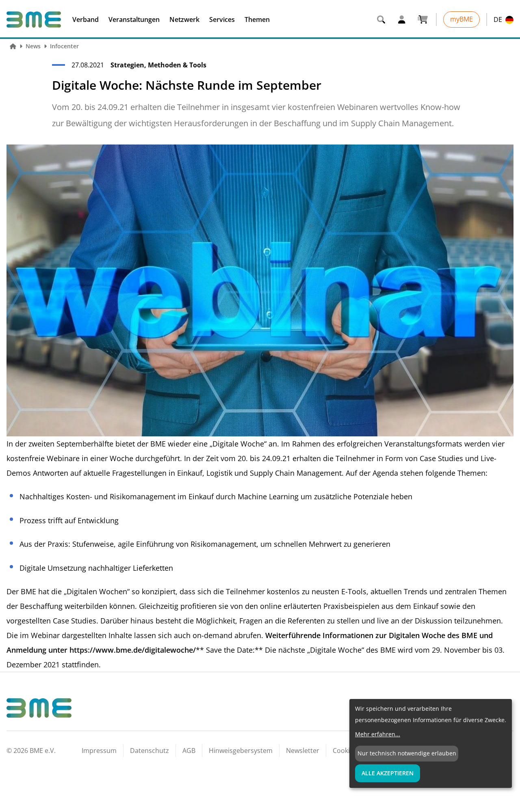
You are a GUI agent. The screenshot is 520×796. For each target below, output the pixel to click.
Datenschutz (149, 750)
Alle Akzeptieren (388, 773)
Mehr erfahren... (377, 734)
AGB (188, 750)
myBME (461, 19)
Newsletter (302, 750)
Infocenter (64, 46)
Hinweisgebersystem (241, 750)
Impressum (99, 750)
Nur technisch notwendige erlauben (407, 753)
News (33, 46)
